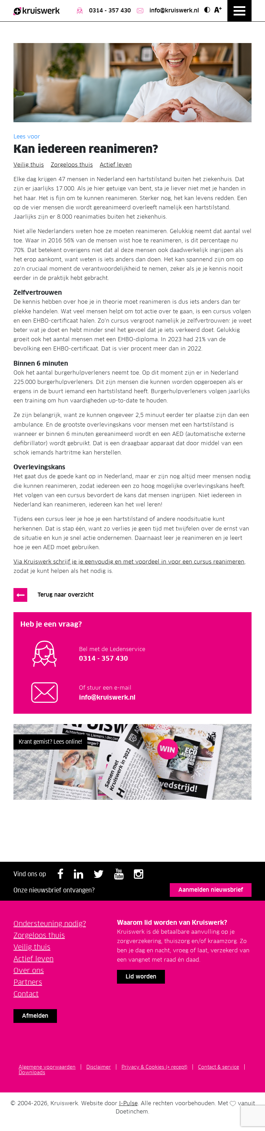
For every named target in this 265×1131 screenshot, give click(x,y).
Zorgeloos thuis (72, 164)
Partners (27, 982)
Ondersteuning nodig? (49, 923)
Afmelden (35, 1015)
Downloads (32, 1072)
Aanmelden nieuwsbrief (210, 889)
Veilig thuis (28, 164)
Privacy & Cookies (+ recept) (154, 1067)
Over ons (28, 970)
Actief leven (116, 164)
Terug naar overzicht (66, 594)
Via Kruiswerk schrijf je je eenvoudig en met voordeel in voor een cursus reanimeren (128, 561)
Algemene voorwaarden (47, 1067)
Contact (26, 993)
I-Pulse (128, 1103)
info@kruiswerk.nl (173, 10)
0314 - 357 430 (109, 10)
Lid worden (141, 976)
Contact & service (218, 1067)
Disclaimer (98, 1067)
